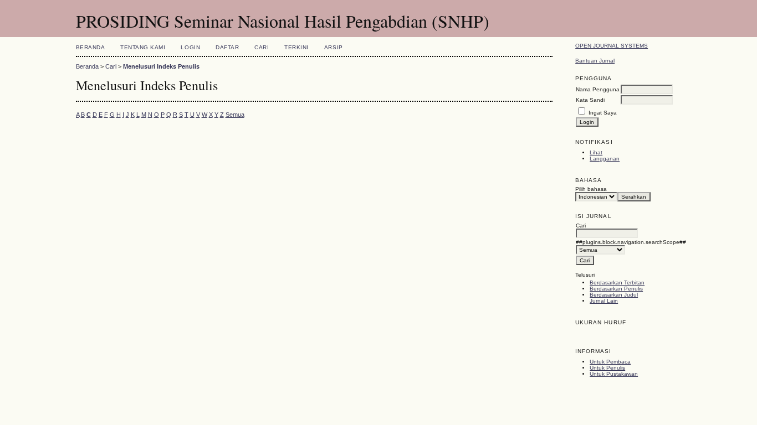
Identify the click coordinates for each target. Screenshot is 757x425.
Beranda (90, 47)
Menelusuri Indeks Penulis (161, 66)
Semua (235, 114)
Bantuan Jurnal (595, 61)
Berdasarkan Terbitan (617, 282)
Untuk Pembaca (610, 362)
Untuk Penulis (607, 368)
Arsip (333, 47)
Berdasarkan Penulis (616, 289)
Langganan (605, 159)
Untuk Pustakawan (614, 374)
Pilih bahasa (591, 189)
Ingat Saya (603, 113)
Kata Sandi (590, 100)
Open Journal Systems (611, 46)
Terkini (296, 47)
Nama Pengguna (598, 89)
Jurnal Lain (604, 301)
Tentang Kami (142, 47)
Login (190, 47)
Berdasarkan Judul (614, 295)
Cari (261, 47)
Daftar (227, 47)
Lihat (596, 152)
